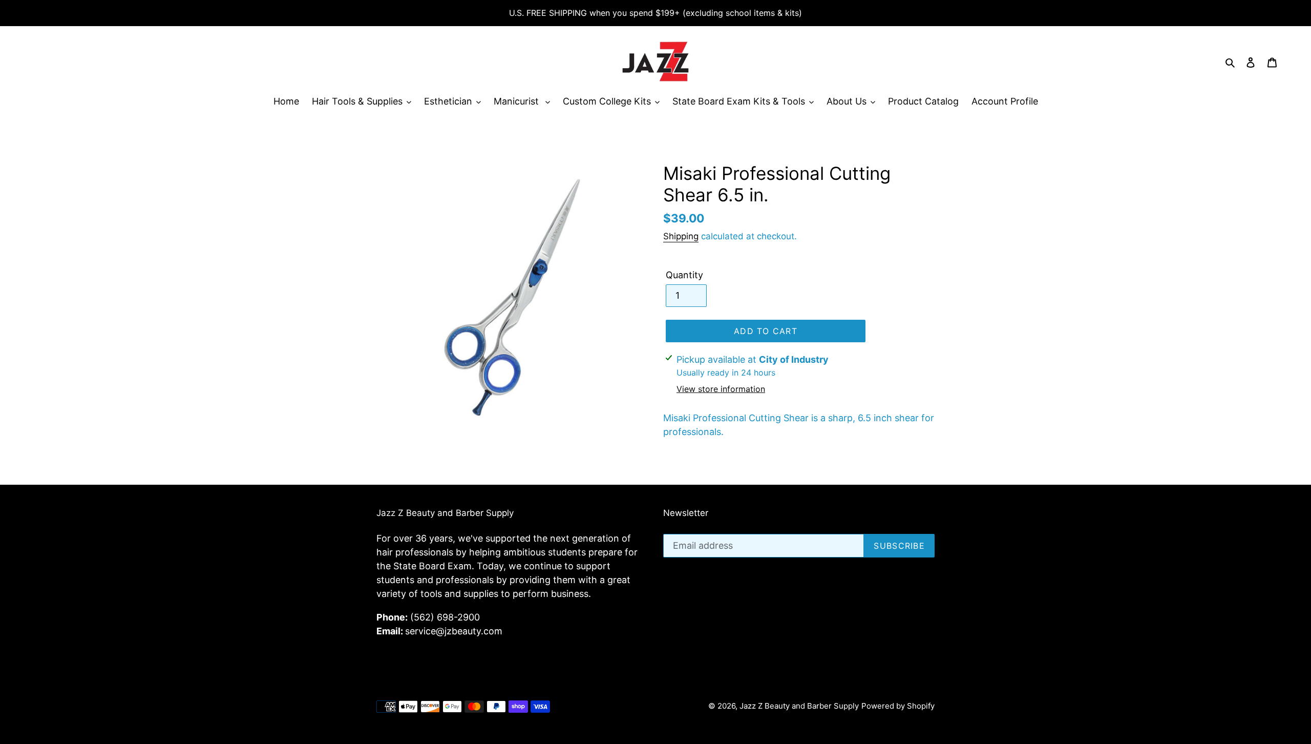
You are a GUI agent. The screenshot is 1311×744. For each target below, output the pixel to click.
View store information (720, 389)
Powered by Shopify (898, 706)
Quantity (684, 275)
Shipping (681, 236)
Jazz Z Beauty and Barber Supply (799, 706)
